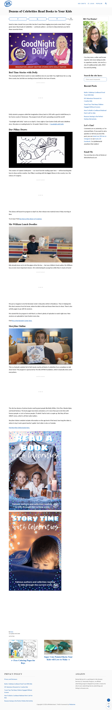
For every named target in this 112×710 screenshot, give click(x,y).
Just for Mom (12, 636)
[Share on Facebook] (18, 19)
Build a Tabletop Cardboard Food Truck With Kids (94, 94)
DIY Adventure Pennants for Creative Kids (93, 100)
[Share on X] (37, 19)
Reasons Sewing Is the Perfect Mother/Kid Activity (93, 118)
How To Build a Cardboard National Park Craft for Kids (95, 112)
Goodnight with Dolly (57, 124)
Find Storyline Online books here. (19, 428)
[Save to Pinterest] (57, 19)
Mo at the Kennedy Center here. (22, 321)
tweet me (96, 136)
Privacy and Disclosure (10, 679)
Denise (11, 631)
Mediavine (72, 704)
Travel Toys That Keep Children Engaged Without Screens (93, 106)
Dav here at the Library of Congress (30, 219)
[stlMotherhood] (19, 3)
